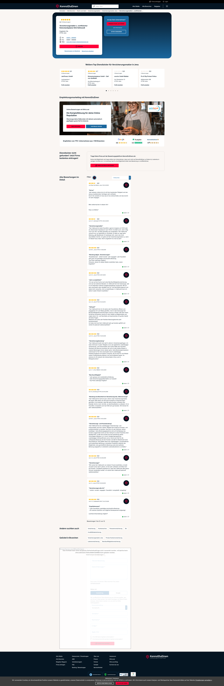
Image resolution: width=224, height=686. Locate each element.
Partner (96, 662)
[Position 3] (110, 90)
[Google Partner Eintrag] (133, 674)
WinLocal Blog (113, 662)
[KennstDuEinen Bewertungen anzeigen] (94, 177)
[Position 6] (117, 90)
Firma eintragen (60, 664)
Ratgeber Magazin (61, 662)
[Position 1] (106, 90)
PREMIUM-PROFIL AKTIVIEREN (116, 23)
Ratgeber (157, 6)
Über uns (96, 656)
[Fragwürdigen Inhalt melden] (128, 213)
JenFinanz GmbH (67, 76)
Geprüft (125, 212)
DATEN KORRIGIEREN (116, 31)
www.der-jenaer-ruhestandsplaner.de (77, 42)
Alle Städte (135, 6)
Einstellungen (84, 656)
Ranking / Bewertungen (79, 667)
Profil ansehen (66, 85)
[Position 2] (108, 90)
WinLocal (112, 659)
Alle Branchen (146, 6)
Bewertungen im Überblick (72, 51)
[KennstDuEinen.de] (67, 6)
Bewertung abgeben (88, 51)
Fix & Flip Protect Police (148, 76)
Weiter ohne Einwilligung (104, 683)
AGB (73, 659)
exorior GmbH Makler (121, 76)
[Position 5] (115, 90)
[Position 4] (113, 90)
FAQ (73, 664)
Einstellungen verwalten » (203, 680)
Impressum (112, 656)
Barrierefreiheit (98, 667)
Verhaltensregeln (77, 662)
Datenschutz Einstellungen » (95, 555)
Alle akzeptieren (122, 683)
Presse (96, 659)
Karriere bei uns (114, 664)
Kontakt (96, 664)
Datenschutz (75, 656)
